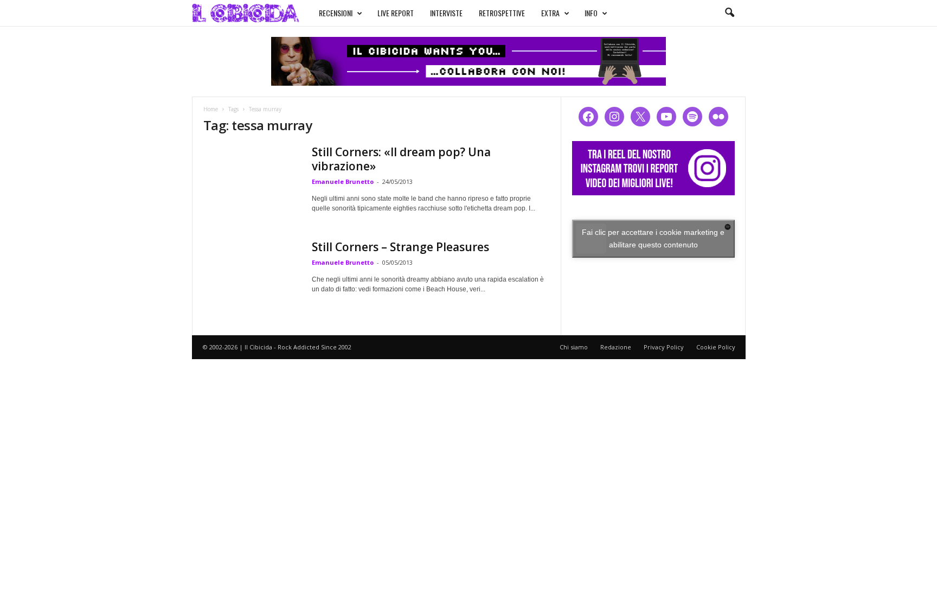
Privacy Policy (664, 347)
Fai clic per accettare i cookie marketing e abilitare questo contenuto (653, 238)
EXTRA (550, 12)
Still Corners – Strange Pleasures (400, 246)
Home (210, 109)
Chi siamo (574, 347)
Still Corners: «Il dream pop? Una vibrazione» (401, 159)
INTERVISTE (446, 12)
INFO (591, 12)
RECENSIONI (335, 12)
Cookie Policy (715, 347)
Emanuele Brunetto (343, 181)
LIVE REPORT (395, 12)
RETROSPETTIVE (502, 12)
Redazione (615, 347)
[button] (729, 13)
